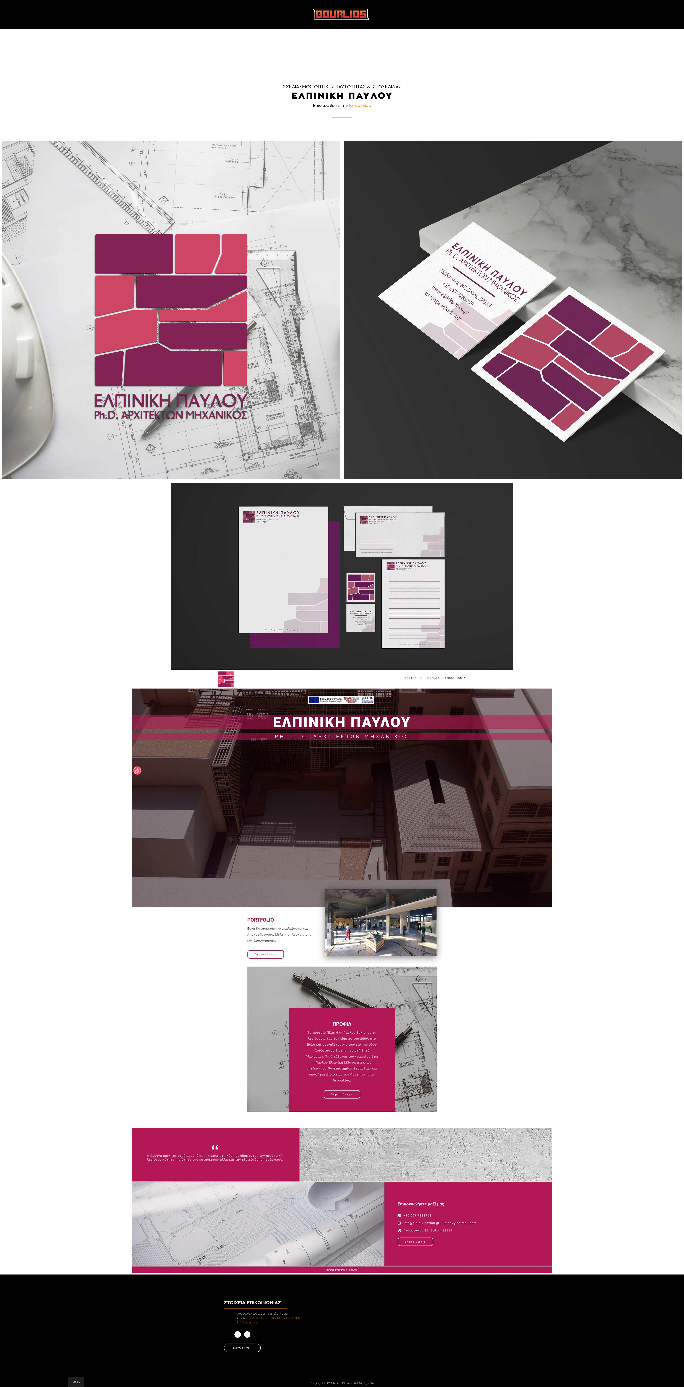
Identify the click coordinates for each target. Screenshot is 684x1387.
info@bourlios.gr (248, 1322)
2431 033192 (292, 1318)
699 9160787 (274, 1318)
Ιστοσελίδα (360, 106)
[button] (218, 11)
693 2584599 (255, 1318)
